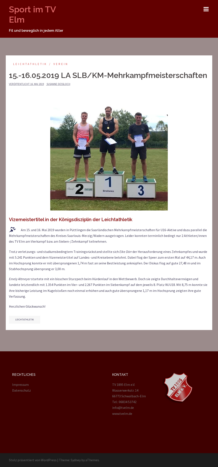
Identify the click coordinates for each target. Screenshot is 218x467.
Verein (60, 64)
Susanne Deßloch (58, 84)
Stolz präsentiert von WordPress (33, 460)
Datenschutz (21, 390)
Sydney (76, 460)
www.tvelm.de (122, 413)
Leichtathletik (30, 64)
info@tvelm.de (123, 407)
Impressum (20, 384)
